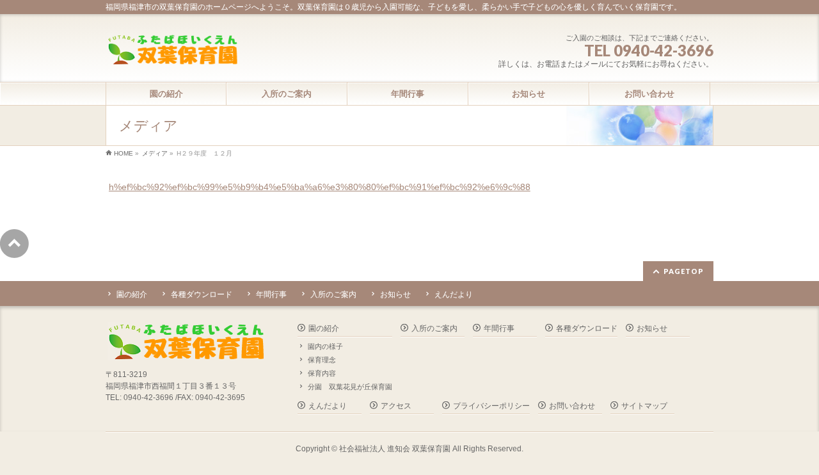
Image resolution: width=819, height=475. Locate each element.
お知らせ (395, 294)
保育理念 (322, 360)
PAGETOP (684, 271)
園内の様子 (325, 346)
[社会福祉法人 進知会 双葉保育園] (172, 51)
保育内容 (322, 373)
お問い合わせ (572, 405)
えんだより (453, 294)
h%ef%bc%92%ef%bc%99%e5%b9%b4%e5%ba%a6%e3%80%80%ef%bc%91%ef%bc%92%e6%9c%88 (319, 187)
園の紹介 (131, 294)
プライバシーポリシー (491, 405)
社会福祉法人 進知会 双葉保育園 (394, 448)
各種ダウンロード (201, 294)
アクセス (396, 405)
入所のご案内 (333, 294)
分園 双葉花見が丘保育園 (350, 386)
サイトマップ (644, 405)
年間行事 (271, 294)
